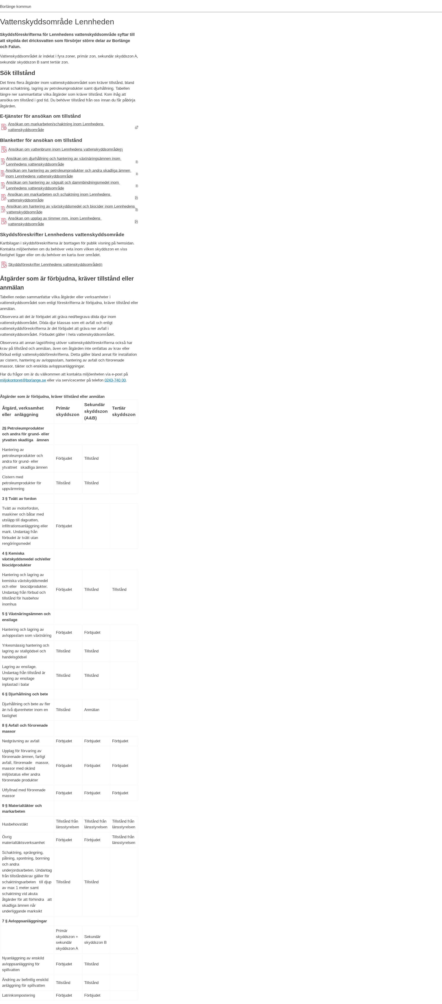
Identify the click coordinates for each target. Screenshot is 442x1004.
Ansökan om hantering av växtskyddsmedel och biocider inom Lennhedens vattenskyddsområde (68, 209)
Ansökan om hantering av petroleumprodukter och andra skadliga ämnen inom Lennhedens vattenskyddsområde (65, 173)
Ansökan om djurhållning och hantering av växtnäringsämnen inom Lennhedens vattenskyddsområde (60, 161)
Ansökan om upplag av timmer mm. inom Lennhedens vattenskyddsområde (51, 221)
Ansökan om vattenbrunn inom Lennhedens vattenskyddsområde (59, 150)
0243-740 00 (115, 380)
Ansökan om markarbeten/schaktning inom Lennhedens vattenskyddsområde (52, 127)
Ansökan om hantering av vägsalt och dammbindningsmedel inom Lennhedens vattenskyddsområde (60, 185)
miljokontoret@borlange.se (23, 380)
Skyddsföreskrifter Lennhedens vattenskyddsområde (49, 265)
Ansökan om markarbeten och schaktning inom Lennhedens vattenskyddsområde (55, 197)
